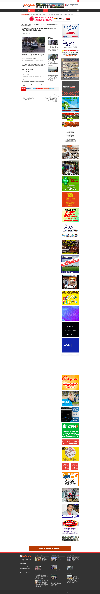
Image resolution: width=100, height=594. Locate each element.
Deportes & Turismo (57, 10)
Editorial (67, 10)
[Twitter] (71, 1)
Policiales (45, 10)
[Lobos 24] (28, 5)
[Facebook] (70, 1)
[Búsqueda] (78, 1)
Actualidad (32, 10)
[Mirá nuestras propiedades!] (57, 5)
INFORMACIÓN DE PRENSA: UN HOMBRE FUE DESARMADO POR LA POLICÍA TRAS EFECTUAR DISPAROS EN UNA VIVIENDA (53, 48)
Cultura (63, 10)
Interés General (39, 10)
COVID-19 (26, 10)
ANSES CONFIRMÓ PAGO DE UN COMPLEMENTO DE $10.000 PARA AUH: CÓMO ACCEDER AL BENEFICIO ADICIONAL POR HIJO (57, 569)
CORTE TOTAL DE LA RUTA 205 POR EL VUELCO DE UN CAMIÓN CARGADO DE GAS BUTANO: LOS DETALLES (53, 62)
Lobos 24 (55, 592)
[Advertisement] (70, 365)
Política (49, 10)
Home (22, 10)
